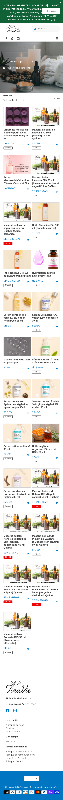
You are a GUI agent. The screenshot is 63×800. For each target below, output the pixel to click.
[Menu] (57, 38)
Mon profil (11, 741)
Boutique (10, 728)
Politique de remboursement (20, 754)
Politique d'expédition (16, 761)
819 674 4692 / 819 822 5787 (22, 704)
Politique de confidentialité (19, 751)
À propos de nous (15, 725)
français (31, 778)
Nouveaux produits (19, 67)
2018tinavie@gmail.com (20, 698)
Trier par (7, 96)
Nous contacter (13, 731)
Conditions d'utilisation (17, 758)
